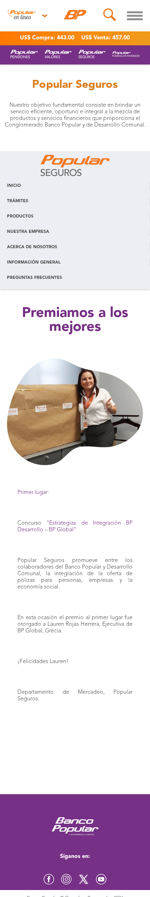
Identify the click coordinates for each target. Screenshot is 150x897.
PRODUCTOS (20, 216)
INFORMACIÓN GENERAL (33, 262)
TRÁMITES (17, 201)
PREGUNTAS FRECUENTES (34, 278)
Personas (21, 31)
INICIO (14, 186)
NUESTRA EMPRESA (28, 232)
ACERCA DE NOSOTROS (32, 247)
